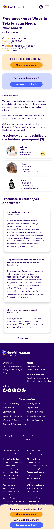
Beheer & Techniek (36, 416)
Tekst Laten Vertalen (10, 475)
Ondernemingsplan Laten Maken (39, 469)
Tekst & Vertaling (11, 403)
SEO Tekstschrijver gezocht (23, 310)
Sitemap (26, 436)
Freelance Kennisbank (37, 378)
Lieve (23, 164)
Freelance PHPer (9, 465)
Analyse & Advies (35, 412)
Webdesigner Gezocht (11, 492)
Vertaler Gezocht (9, 478)
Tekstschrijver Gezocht (11, 450)
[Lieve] (11, 167)
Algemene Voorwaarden (40, 436)
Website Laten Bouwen (35, 485)
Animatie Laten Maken (11, 472)
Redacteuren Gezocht (35, 472)
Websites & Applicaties (14, 420)
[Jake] (11, 184)
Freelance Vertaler (34, 462)
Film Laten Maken (33, 459)
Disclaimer (16, 436)
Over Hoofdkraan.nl (12, 366)
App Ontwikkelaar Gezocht (37, 465)
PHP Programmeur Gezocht (13, 462)
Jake (23, 180)
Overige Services (35, 420)
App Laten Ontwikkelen (11, 454)
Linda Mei (23, 147)
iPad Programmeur (10, 485)
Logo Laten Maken (34, 498)
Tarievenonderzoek (36, 369)
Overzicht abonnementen (39, 381)
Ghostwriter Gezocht (10, 495)
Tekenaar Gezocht (34, 478)
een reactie (37, 127)
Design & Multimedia (12, 416)
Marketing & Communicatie (10, 409)
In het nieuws (33, 366)
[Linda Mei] (11, 150)
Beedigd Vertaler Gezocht (12, 459)
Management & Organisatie (34, 405)
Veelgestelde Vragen (12, 369)
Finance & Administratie (14, 424)
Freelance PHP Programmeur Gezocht (38, 455)
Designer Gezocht (9, 498)
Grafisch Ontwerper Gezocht (13, 501)
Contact (27, 440)
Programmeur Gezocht (35, 482)
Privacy (7, 436)
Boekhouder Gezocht (35, 501)
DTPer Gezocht (32, 492)
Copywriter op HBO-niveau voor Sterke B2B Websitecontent (25, 261)
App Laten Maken (9, 488)
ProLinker (26, 355)
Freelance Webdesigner (11, 469)
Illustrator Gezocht (34, 475)
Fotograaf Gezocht (34, 450)
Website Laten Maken (35, 488)
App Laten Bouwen (10, 482)
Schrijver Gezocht (33, 495)
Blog (5, 372)
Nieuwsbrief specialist (20, 212)
